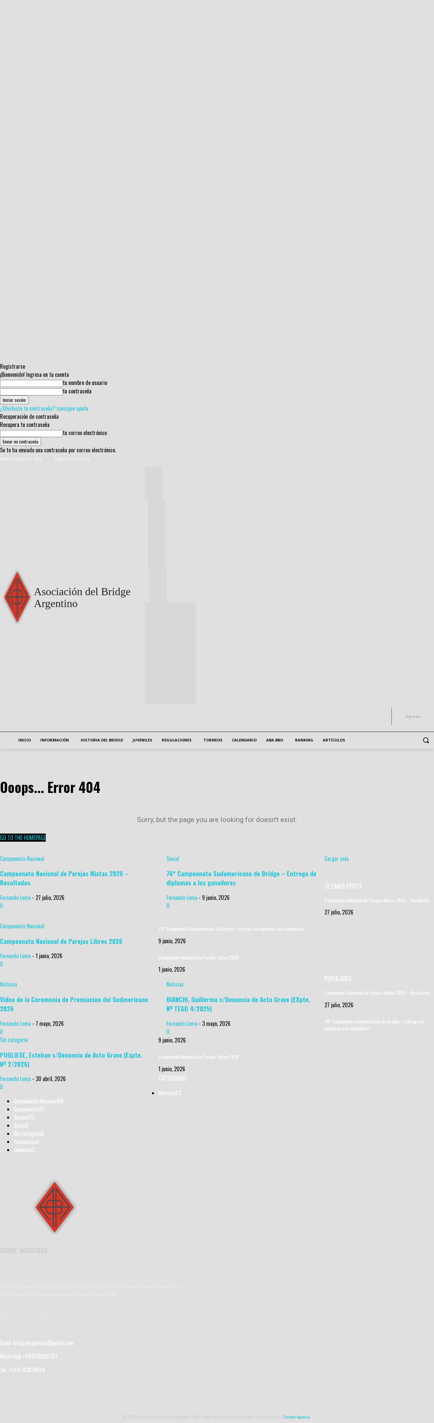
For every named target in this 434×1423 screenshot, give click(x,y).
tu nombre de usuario (85, 383)
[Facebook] (411, 459)
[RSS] (41, 1314)
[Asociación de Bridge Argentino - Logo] (54, 1207)
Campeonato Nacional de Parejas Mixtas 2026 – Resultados (377, 900)
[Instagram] (421, 459)
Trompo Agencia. (297, 1417)
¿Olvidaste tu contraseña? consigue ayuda (44, 408)
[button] (426, 740)
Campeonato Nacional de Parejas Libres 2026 (198, 957)
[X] (430, 459)
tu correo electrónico (85, 433)
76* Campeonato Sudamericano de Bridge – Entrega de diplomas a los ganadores (231, 928)
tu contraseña (77, 391)
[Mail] (24, 1314)
